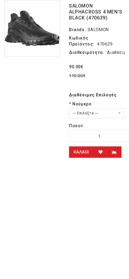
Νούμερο (82, 103)
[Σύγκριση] (114, 152)
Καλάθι (81, 152)
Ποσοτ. (77, 125)
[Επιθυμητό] (100, 152)
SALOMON (98, 29)
